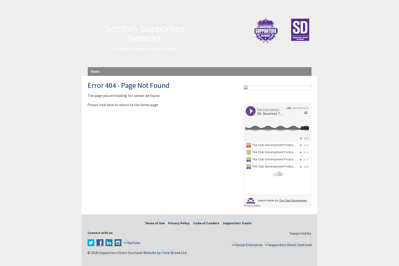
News (95, 71)
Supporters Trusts (237, 223)
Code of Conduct (206, 223)
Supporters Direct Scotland (153, 49)
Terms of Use (155, 223)
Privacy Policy (179, 223)
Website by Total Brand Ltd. (165, 252)
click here (106, 104)
